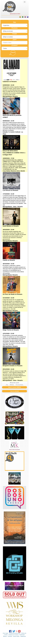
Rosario (15, 96)
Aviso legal (5, 633)
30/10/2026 (6, 263)
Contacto (10, 636)
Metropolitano (7, 96)
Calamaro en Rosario (10, 81)
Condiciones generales (14, 633)
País (14, 22)
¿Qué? (15, 39)
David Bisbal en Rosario (11, 226)
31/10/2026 (6, 298)
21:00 (12, 85)
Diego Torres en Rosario (11, 330)
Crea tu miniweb (14, 391)
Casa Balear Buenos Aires (11, 171)
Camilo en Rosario (9, 260)
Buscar (13, 52)
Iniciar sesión (16, 636)
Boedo (23, 171)
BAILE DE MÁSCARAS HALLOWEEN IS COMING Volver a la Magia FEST (14, 152)
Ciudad (14, 34)
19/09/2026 (6, 158)
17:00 (12, 158)
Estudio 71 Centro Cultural (12, 132)
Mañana (12, 384)
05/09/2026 (6, 121)
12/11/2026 (6, 333)
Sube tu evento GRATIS (14, 387)
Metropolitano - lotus (10, 206)
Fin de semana (19, 384)
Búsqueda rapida (14, 382)
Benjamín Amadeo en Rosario (12, 365)
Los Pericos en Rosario (10, 190)
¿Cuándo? (14, 45)
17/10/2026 (6, 194)
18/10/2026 (6, 229)
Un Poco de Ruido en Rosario (12, 294)
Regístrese (23, 636)
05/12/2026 (6, 369)
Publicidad (22, 634)
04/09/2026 (6, 85)
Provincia (14, 28)
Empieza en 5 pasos (14, 634)
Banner (5, 636)
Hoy (7, 384)
